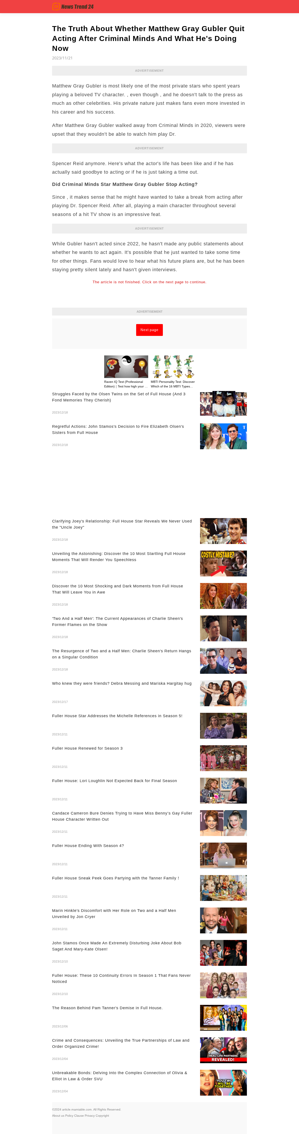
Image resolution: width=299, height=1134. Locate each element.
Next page (149, 330)
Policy (69, 1115)
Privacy (90, 1115)
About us (58, 1115)
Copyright (102, 1115)
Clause (79, 1115)
